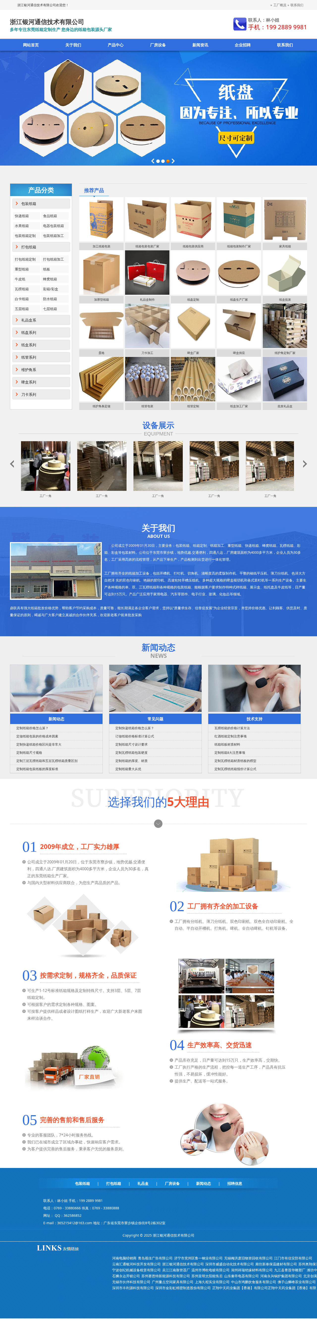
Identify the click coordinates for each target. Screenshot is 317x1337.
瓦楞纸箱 (22, 289)
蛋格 (102, 353)
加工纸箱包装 (101, 246)
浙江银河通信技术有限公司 (183, 1264)
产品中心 (116, 45)
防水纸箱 (50, 298)
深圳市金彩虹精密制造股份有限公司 (183, 1287)
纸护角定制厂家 (285, 353)
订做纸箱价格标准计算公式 (134, 736)
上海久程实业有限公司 (212, 1281)
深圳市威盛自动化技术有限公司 (229, 1264)
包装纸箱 (28, 203)
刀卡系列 (28, 394)
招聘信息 (234, 1183)
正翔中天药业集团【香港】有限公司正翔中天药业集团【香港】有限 (264, 1287)
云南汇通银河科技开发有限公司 (136, 1264)
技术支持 (255, 719)
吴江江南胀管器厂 (176, 1270)
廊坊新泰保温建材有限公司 (276, 1264)
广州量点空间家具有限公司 (172, 1281)
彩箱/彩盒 (50, 289)
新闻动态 (56, 719)
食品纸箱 (50, 215)
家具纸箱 (285, 246)
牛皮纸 (20, 279)
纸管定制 (193, 406)
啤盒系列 (28, 381)
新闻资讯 (200, 45)
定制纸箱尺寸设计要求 (131, 744)
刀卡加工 (147, 353)
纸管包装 (147, 406)
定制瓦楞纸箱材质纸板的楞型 (235, 760)
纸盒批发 (285, 299)
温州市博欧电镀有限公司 (210, 1270)
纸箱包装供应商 (193, 246)
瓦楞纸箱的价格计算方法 (232, 728)
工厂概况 (279, 5)
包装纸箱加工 (53, 235)
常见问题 (155, 719)
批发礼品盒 (285, 406)
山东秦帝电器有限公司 (241, 1276)
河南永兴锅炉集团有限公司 (281, 1276)
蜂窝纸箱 (50, 279)
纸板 (46, 269)
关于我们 (73, 45)
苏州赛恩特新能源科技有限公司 (165, 1276)
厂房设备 (158, 45)
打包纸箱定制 (25, 259)
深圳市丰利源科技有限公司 (133, 1287)
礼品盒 (143, 1183)
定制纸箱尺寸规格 (29, 752)
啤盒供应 (239, 353)
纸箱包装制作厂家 (239, 246)
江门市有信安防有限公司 (293, 1258)
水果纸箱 (22, 225)
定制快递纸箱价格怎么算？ (134, 728)
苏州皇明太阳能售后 (207, 1276)
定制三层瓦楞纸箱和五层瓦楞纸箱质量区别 (47, 760)
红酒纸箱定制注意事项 (230, 736)
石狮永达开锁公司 (126, 1276)
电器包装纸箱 (53, 225)
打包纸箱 (28, 246)
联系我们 (297, 5)
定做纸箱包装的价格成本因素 (37, 736)
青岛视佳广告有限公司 (155, 1258)
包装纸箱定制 (25, 235)
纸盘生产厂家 (239, 299)
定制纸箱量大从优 (128, 769)
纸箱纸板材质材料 (227, 744)
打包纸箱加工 (53, 259)
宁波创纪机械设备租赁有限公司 (136, 1270)
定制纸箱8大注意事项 (229, 752)
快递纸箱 (22, 215)
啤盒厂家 (193, 353)
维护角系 (28, 369)
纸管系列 (28, 357)
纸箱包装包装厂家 (147, 246)
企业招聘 (243, 45)
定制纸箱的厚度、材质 (131, 760)
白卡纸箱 (22, 298)
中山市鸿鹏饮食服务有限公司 (253, 1281)
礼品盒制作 (147, 299)
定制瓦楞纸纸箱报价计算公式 (235, 769)
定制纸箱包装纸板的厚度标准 (37, 769)
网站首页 (31, 45)
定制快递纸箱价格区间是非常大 (38, 744)
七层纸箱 (50, 308)
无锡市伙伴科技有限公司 (131, 1281)
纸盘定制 (193, 299)
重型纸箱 (22, 269)
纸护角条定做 (101, 406)
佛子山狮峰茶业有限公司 (297, 1281)
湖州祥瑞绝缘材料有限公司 (252, 1270)
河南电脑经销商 (124, 1258)
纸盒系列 (28, 344)
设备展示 (158, 425)
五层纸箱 (22, 308)
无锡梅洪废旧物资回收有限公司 (248, 1258)
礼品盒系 (28, 320)
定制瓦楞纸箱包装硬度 (131, 752)
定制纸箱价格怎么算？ (32, 728)
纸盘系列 (28, 332)
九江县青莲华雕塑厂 (289, 1270)
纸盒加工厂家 (239, 406)
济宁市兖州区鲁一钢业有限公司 (198, 1258)
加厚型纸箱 (101, 299)
